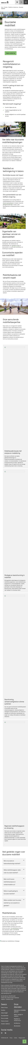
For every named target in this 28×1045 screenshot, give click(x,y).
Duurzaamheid (4, 1015)
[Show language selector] (17, 2)
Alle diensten (17, 1026)
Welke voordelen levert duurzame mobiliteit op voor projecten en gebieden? (12, 902)
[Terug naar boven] (24, 1041)
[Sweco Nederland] (5, 2)
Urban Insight (4, 1013)
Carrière (3, 1010)
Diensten (6, 7)
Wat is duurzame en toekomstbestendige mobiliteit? (12, 862)
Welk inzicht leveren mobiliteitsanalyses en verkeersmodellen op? (10, 881)
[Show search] (21, 2)
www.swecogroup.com (6, 993)
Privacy (11, 1037)
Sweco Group (4, 1007)
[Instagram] (2, 1033)
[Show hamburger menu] (26, 2)
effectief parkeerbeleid (8, 203)
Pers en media (4, 1018)
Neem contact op (10, 53)
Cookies (15, 1037)
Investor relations (5, 1023)
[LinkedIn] (6, 1033)
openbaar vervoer (16, 245)
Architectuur (17, 1023)
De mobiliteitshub (14, 928)
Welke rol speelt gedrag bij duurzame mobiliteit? (11, 892)
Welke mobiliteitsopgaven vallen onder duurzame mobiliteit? (12, 871)
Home (2, 7)
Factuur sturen (4, 1021)
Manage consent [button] (22, 1037)
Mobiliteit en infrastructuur (13, 7)
